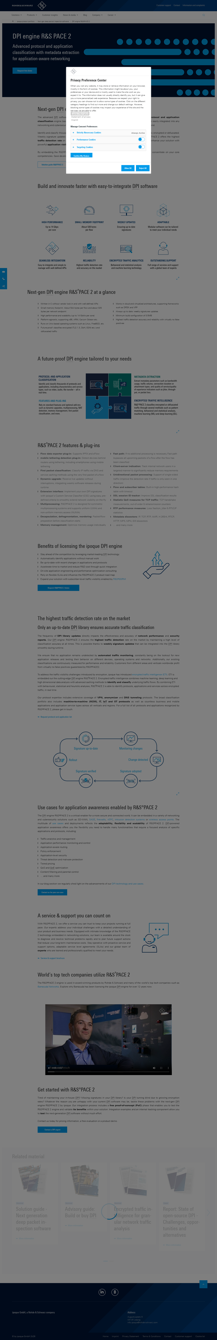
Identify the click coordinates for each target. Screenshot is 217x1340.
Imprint (74, 120)
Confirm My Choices (81, 156)
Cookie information (80, 113)
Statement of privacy (80, 117)
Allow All (127, 168)
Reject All (142, 168)
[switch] (141, 139)
